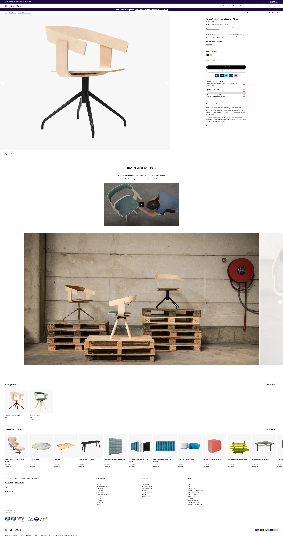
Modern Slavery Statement (195, 504)
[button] (3, 83)
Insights (144, 494)
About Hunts (191, 482)
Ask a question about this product (226, 67)
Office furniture (100, 478)
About (190, 478)
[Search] (277, 6)
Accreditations (192, 488)
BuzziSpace (211, 21)
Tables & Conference (101, 486)
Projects (144, 490)
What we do (145, 478)
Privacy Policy (192, 496)
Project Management (147, 486)
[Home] (13, 6)
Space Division (100, 492)
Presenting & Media (101, 494)
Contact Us (191, 484)
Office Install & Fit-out (148, 488)
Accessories (99, 502)
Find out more (27, 1)
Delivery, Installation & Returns (196, 490)
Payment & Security (193, 492)
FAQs (189, 486)
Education (99, 500)
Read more (209, 44)
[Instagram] (10, 491)
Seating (98, 482)
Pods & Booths (100, 490)
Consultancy (145, 484)
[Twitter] (8, 491)
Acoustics (99, 498)
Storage (98, 496)
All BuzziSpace (271, 429)
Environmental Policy (193, 500)
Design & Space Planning (148, 482)
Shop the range (271, 384)
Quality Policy (192, 498)
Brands (98, 504)
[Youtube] (12, 491)
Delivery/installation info (212, 29)
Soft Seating (99, 488)
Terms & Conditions (193, 494)
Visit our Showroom (147, 492)
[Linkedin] (5, 491)
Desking (98, 484)
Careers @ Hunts (146, 496)
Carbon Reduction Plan (194, 502)
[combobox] (277, 6)
